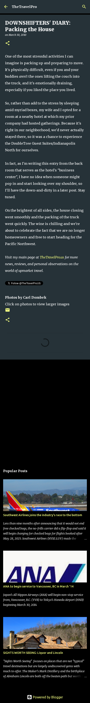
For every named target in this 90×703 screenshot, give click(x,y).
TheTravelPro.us (52, 257)
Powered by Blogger (47, 697)
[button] (7, 43)
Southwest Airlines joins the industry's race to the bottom (42, 515)
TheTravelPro (24, 7)
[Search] (84, 7)
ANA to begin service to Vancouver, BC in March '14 (38, 586)
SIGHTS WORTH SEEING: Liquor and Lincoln (33, 652)
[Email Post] (7, 311)
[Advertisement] (45, 411)
